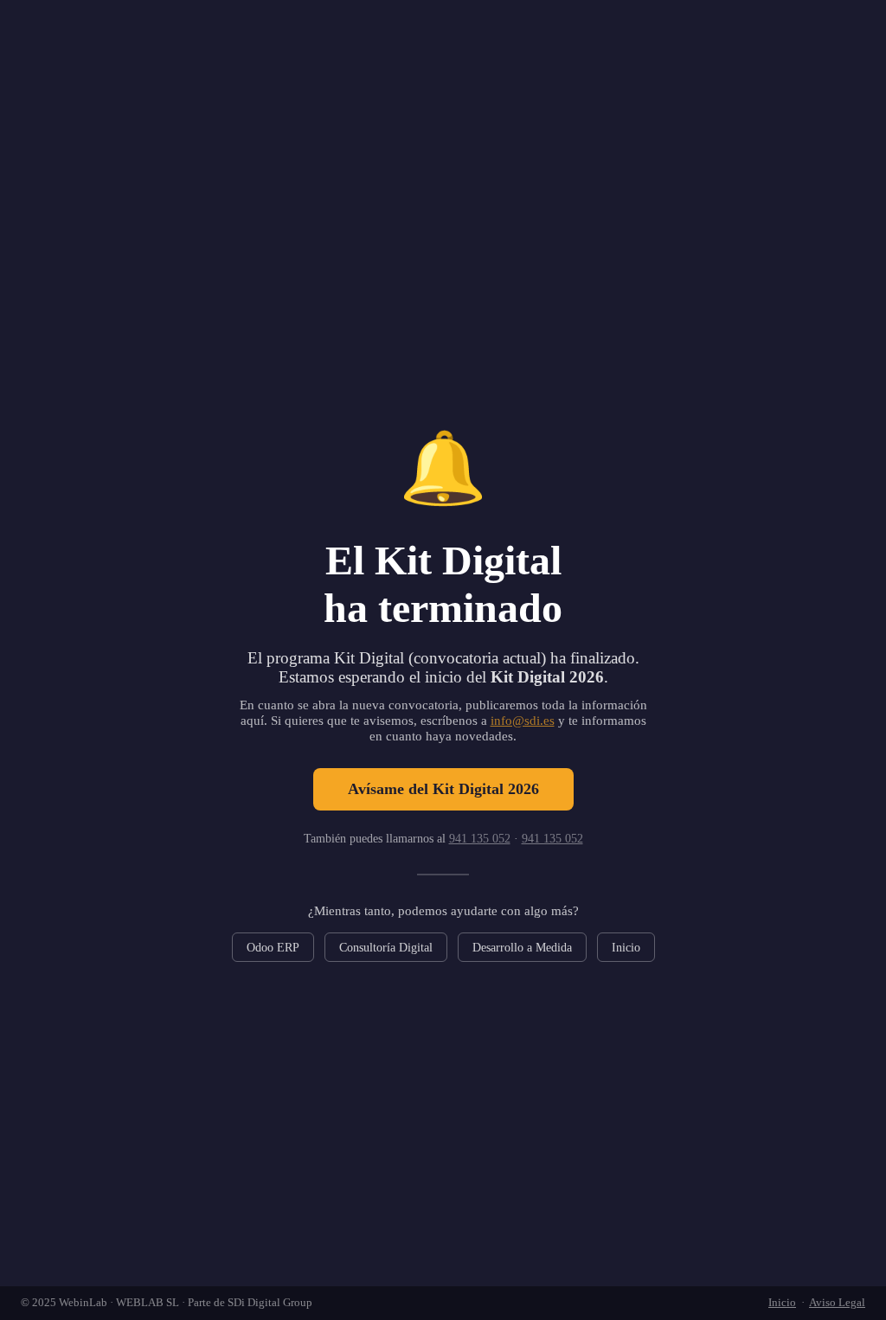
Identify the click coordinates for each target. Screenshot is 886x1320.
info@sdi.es (523, 720)
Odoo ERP (273, 947)
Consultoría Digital (386, 947)
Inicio (626, 947)
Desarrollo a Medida (522, 947)
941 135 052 (479, 838)
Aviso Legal (837, 1303)
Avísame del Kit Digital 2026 (443, 789)
